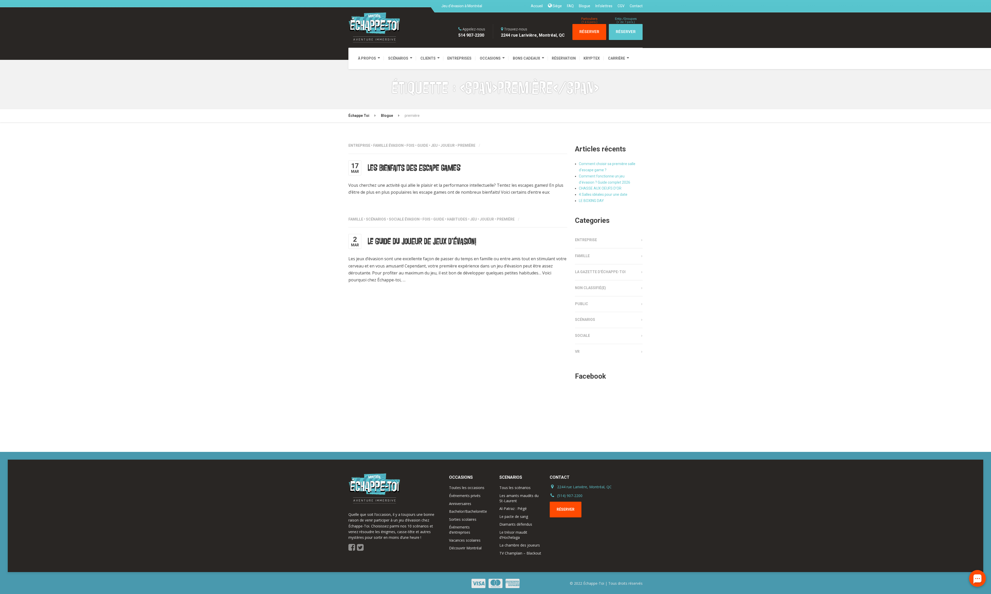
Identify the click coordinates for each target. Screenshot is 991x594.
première (466, 145)
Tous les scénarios (515, 487)
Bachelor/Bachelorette (468, 511)
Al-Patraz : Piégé (513, 508)
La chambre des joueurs (519, 545)
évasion (396, 145)
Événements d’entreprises (459, 530)
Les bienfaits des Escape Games (414, 168)
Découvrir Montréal (465, 548)
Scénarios (398, 58)
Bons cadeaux (526, 58)
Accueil (537, 6)
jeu (434, 145)
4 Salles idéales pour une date (603, 194)
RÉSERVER (589, 29)
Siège (557, 6)
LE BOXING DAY (591, 201)
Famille (380, 145)
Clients (428, 58)
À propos (367, 58)
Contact (636, 6)
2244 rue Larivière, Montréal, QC (584, 486)
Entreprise (359, 145)
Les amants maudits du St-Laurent (519, 498)
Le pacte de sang (513, 516)
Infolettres (603, 6)
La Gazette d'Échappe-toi (600, 272)
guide (422, 145)
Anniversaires (460, 503)
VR (577, 351)
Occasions (490, 58)
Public (581, 304)
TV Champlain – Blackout (520, 553)
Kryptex (592, 58)
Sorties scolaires (462, 519)
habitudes (457, 219)
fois (410, 145)
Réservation (564, 58)
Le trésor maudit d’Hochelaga (513, 535)
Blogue (584, 6)
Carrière (616, 58)
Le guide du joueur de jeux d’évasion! (422, 241)
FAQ (570, 6)
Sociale (396, 219)
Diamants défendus (515, 524)
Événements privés (465, 495)
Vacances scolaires (465, 540)
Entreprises (459, 58)
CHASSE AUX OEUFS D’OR (600, 188)
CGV (621, 6)
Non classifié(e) (590, 288)
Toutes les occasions (466, 487)
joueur (448, 145)
